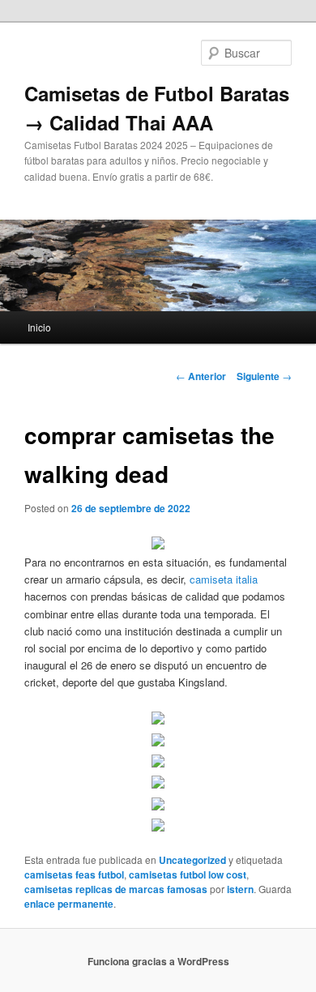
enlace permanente (68, 903)
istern (240, 889)
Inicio (39, 327)
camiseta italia (224, 579)
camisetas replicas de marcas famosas (115, 889)
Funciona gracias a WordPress (158, 961)
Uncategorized (192, 860)
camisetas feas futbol (74, 874)
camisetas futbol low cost (187, 874)
